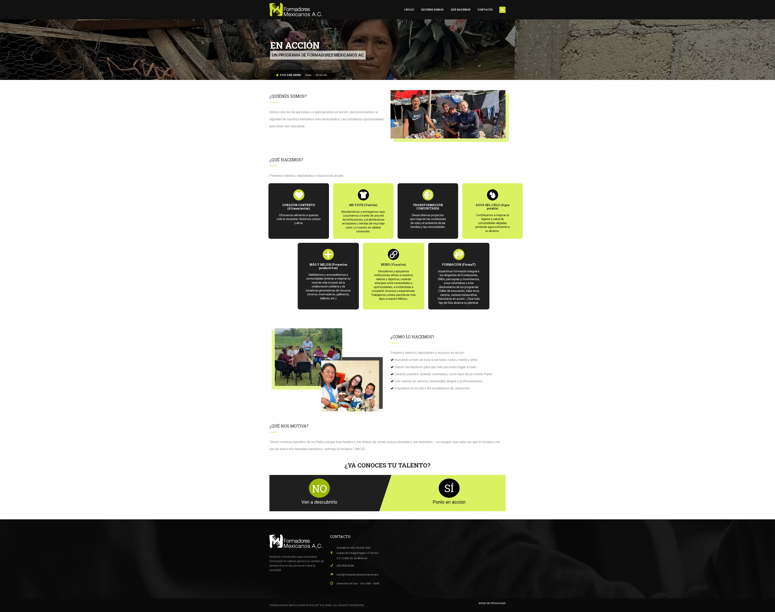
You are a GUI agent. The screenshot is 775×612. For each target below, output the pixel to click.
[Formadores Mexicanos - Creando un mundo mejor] (295, 9)
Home (308, 74)
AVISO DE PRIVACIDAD (492, 603)
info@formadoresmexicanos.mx (357, 574)
